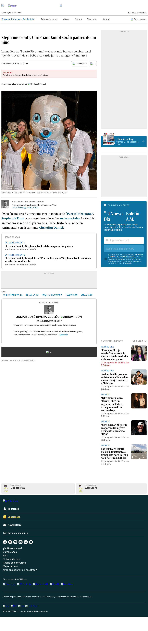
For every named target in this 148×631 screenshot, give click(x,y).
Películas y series (49, 19)
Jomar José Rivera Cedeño (38, 317)
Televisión (92, 19)
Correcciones (86, 597)
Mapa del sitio (10, 566)
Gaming (106, 19)
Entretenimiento (10, 19)
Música (66, 19)
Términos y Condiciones (124, 256)
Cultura (78, 19)
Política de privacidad (12, 597)
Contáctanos (10, 552)
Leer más (64, 334)
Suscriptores (140, 19)
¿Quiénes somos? (12, 548)
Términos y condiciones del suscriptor (62, 597)
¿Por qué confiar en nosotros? (20, 570)
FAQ (5, 555)
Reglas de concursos (14, 562)
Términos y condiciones (33, 597)
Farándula (28, 19)
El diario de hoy (11, 559)
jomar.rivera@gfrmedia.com (25, 207)
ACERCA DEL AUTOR (49, 303)
